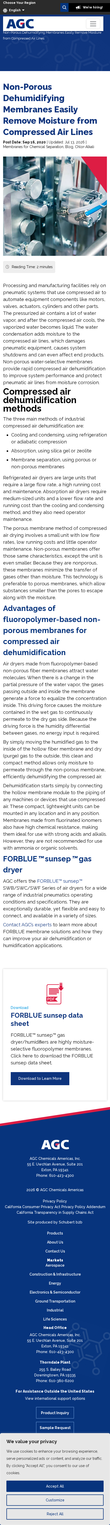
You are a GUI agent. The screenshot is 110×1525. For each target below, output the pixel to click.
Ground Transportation (55, 1301)
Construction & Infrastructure (55, 1274)
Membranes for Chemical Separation (33, 147)
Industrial (55, 1310)
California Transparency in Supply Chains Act (55, 1212)
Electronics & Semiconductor (55, 1292)
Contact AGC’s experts (27, 924)
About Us (55, 1242)
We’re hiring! (92, 7)
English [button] (14, 10)
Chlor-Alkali (84, 147)
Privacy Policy (55, 1201)
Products (55, 1233)
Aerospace (55, 1265)
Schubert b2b (70, 1222)
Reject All (55, 1514)
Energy (55, 1283)
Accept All (55, 1486)
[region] (55, 1479)
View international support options (55, 1398)
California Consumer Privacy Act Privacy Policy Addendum (55, 1207)
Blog (69, 147)
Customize (55, 1500)
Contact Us (55, 1251)
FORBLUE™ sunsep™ (59, 881)
